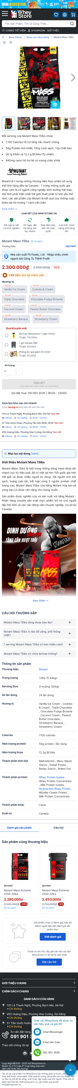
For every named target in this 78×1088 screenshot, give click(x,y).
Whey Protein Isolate (52, 777)
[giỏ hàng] (73, 15)
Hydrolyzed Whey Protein (55, 788)
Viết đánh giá (52, 936)
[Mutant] (24, 172)
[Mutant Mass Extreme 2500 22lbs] (58, 866)
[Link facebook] (25, 1053)
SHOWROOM (38, 30)
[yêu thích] (56, 15)
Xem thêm (8, 208)
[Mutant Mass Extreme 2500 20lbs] (20, 866)
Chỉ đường (22, 418)
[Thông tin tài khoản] (65, 15)
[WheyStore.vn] (21, 14)
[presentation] (73, 77)
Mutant (71, 246)
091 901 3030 (26, 1036)
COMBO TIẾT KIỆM (15, 30)
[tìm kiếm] (72, 23)
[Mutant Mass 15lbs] (8, 123)
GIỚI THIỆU (53, 30)
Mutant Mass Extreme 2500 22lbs (55, 892)
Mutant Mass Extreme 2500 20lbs (17, 892)
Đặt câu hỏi (49, 961)
